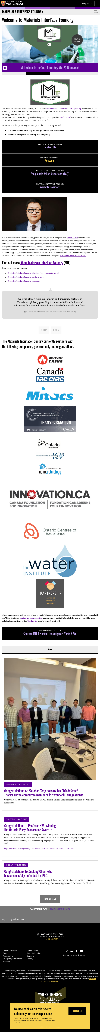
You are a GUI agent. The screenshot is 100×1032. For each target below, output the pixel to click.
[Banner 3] (62, 73)
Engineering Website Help (13, 919)
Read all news (50, 899)
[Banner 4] (86, 73)
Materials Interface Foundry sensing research (26, 277)
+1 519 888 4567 (52, 939)
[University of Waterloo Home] (12, 3)
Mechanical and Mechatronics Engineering (63, 108)
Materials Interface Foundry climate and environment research (33, 273)
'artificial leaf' (65, 117)
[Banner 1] (14, 73)
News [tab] (50, 649)
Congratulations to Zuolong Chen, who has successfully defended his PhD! (28, 873)
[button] (87, 3)
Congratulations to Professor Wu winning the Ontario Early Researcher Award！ (30, 827)
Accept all (77, 1010)
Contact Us (32, 620)
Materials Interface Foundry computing (24, 281)
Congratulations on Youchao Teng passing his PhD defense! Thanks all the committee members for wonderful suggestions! (43, 793)
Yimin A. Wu (72, 237)
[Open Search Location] (97, 3)
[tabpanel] (50, 778)
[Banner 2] (38, 73)
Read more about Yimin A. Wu (73, 255)
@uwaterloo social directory (74, 955)
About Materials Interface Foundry (41, 263)
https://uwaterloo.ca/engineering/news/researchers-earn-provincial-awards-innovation (39, 848)
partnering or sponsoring (31, 617)
